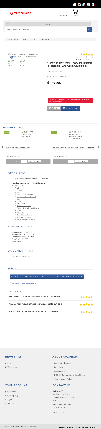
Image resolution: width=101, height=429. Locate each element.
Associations (59, 371)
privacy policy (66, 427)
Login (63, 15)
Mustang (20, 201)
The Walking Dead (24, 217)
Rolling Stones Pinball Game (28, 208)
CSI (18, 199)
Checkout (11, 403)
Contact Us (59, 412)
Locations (58, 367)
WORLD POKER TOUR (26, 219)
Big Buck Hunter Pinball (26, 197)
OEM (9, 363)
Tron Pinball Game (24, 215)
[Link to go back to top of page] (95, 423)
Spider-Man (21, 210)
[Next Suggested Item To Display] (98, 147)
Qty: (51, 108)
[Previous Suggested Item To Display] (2, 147)
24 (18, 188)
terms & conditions (85, 427)
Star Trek (20, 213)
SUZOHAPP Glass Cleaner (18, 148)
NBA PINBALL (22, 203)
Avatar (19, 190)
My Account (12, 392)
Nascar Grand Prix (24, 206)
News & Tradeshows (62, 363)
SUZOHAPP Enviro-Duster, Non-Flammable (73, 148)
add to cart (72, 108)
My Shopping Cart (14, 395)
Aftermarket (12, 367)
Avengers (20, 192)
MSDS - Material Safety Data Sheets (69, 375)
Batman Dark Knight (25, 194)
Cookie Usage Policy (63, 379)
